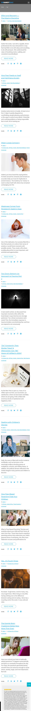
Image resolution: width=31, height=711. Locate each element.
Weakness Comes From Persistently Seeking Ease (11, 207)
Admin (4, 21)
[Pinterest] (17, 64)
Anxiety (8, 83)
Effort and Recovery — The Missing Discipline (10, 17)
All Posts (10, 21)
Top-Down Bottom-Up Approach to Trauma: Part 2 (11, 276)
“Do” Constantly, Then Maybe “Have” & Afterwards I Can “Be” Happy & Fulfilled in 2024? (11, 349)
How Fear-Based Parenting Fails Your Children (9, 496)
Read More (8, 58)
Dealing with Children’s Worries (10, 423)
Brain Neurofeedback (16, 21)
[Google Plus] (11, 64)
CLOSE (29, 684)
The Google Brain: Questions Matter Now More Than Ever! (10, 625)
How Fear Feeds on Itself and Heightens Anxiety (11, 76)
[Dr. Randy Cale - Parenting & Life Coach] (7, 3)
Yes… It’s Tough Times (9, 561)
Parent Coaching (17, 504)
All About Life (5, 147)
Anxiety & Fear (20, 214)
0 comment (3, 85)
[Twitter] (14, 64)
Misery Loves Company (10, 143)
